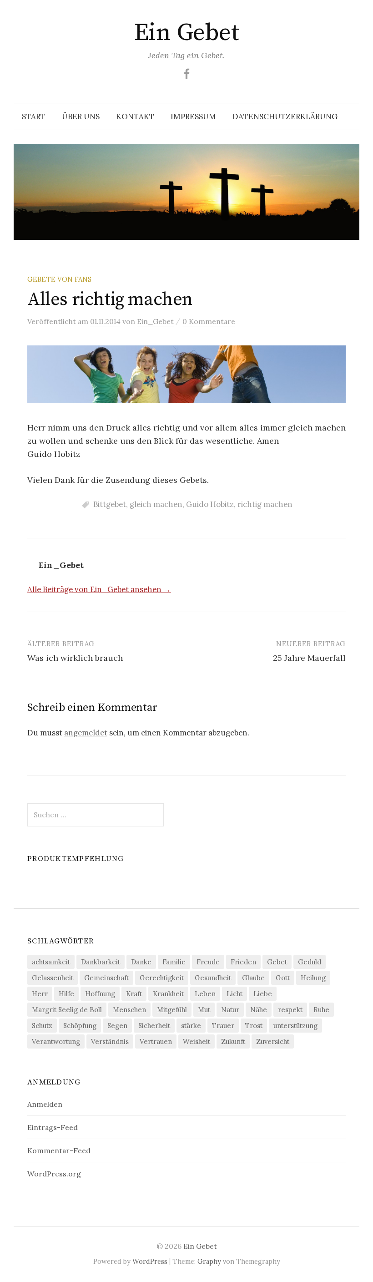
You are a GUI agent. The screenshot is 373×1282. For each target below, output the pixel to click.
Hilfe (66, 993)
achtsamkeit (51, 962)
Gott (283, 977)
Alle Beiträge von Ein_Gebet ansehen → (99, 589)
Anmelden (44, 1104)
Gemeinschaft (106, 977)
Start (33, 116)
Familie (174, 962)
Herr (40, 993)
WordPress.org (54, 1173)
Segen (117, 1025)
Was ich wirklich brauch (75, 658)
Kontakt (135, 116)
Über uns (81, 116)
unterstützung (295, 1025)
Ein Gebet (186, 32)
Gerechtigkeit (162, 977)
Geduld (309, 962)
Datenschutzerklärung (285, 116)
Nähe (258, 1009)
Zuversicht (272, 1041)
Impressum (193, 116)
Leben (205, 993)
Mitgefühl (172, 1009)
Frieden (243, 962)
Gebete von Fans (59, 279)
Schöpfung (79, 1025)
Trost (253, 1025)
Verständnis (110, 1041)
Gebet (277, 962)
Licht (234, 993)
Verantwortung (56, 1041)
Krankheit (168, 993)
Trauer (223, 1025)
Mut (204, 1009)
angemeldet (85, 733)
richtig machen (264, 504)
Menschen (129, 1009)
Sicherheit (154, 1025)
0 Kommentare (208, 321)
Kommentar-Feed (59, 1150)
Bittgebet (109, 504)
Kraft (134, 993)
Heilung (313, 977)
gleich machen (156, 504)
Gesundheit (213, 977)
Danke (141, 962)
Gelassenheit (52, 977)
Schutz (42, 1025)
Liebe (262, 993)
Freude (208, 962)
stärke (191, 1025)
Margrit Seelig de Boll (67, 1009)
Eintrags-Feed (52, 1127)
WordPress (149, 1261)
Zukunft (233, 1041)
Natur (230, 1009)
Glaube (253, 977)
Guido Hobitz (210, 504)
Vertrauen (156, 1041)
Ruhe (321, 1009)
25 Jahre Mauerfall (309, 658)
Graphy (209, 1261)
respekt (290, 1009)
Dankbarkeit (100, 962)
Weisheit (196, 1041)
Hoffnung (100, 993)
